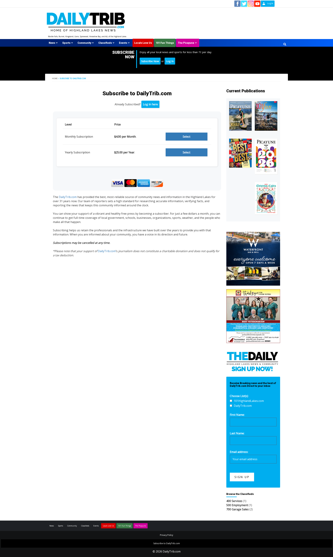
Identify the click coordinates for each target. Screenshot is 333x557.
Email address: (239, 452)
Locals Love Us (143, 42)
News (52, 42)
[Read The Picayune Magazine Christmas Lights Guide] (266, 198)
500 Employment (237, 505)
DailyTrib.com (68, 197)
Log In (170, 61)
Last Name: (237, 433)
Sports (66, 42)
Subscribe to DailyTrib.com (166, 543)
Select (186, 136)
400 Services (234, 501)
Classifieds (105, 42)
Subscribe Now (150, 61)
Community (84, 42)
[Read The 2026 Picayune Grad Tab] (266, 156)
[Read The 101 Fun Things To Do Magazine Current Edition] (266, 116)
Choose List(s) (239, 396)
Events (123, 42)
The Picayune (186, 42)
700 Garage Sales (237, 509)
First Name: (237, 415)
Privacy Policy (166, 535)
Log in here (150, 104)
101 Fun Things (165, 42)
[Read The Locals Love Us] (240, 153)
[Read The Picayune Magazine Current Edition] (240, 116)
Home (55, 78)
